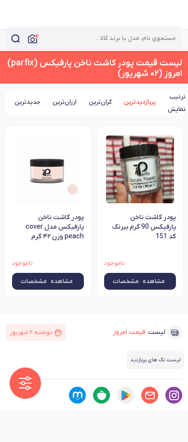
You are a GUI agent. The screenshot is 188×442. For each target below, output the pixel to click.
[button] (25, 383)
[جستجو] (15, 38)
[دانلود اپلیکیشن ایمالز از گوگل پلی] (125, 395)
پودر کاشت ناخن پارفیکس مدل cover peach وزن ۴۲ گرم (55, 227)
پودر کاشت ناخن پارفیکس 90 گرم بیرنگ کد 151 (144, 227)
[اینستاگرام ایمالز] (173, 395)
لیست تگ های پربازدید (155, 359)
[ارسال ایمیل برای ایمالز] (149, 395)
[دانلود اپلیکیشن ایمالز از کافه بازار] (101, 395)
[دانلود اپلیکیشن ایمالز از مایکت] (77, 395)
